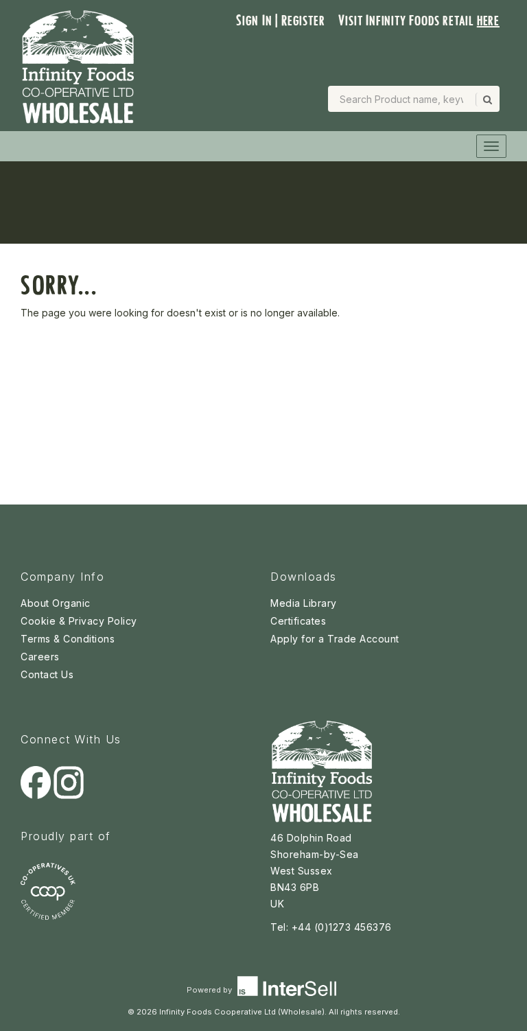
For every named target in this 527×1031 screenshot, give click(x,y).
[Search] (486, 99)
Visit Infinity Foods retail (419, 21)
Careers (40, 656)
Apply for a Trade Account (334, 639)
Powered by (210, 990)
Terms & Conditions (68, 639)
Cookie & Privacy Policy (79, 621)
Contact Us (47, 674)
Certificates (298, 621)
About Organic (56, 603)
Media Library (303, 603)
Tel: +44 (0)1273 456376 (331, 927)
